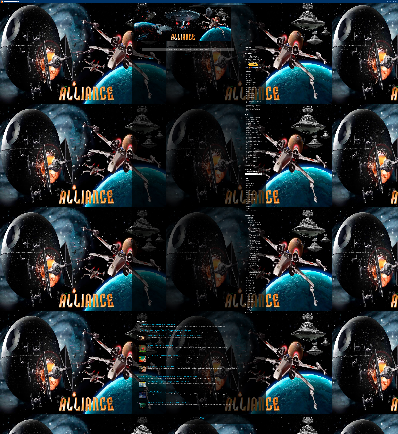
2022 (248, 304)
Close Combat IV (251, 149)
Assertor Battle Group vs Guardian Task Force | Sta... (254, 272)
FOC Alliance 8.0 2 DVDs (253, 135)
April (250, 285)
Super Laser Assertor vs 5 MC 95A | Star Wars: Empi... (254, 236)
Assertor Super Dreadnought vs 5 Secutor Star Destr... (255, 241)
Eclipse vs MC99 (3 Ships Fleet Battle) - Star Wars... (254, 224)
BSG (247, 181)
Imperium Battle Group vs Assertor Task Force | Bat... (254, 253)
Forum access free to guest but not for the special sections (158, 324)
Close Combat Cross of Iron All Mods (253, 138)
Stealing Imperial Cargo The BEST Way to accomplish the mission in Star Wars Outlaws (174, 335)
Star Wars (249, 208)
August (250, 220)
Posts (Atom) (149, 58)
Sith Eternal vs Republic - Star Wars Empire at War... (255, 247)
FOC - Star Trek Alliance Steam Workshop (253, 128)
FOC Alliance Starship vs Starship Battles (253, 106)
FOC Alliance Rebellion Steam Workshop (253, 118)
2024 (248, 299)
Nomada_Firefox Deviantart (251, 79)
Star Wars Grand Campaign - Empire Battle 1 (161, 345)
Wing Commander (251, 211)
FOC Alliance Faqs (252, 87)
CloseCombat (250, 183)
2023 (248, 302)
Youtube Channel (251, 82)
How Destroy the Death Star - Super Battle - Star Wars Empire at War (168, 402)
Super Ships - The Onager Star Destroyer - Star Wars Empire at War (168, 382)
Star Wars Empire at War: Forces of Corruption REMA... (254, 230)
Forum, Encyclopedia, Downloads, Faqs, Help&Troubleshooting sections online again (165, 330)
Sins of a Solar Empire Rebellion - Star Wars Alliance (253, 123)
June (250, 280)
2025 (248, 296)
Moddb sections (251, 85)
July (249, 277)
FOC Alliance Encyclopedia (250, 98)
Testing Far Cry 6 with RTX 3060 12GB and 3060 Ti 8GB (164, 356)
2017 (248, 312)
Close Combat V (251, 155)
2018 (248, 310)
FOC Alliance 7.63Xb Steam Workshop (252, 131)
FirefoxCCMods (251, 195)
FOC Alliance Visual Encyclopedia (252, 94)
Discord (248, 74)
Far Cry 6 (249, 190)
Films (248, 192)
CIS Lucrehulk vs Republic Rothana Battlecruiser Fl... (254, 259)
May (249, 283)
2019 (248, 307)
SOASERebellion (251, 204)
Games (248, 197)
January (251, 293)
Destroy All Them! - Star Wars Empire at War (161, 366)
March (250, 288)
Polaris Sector (250, 165)
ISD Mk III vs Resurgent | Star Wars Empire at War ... (255, 266)
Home (187, 54)
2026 (248, 218)
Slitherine (249, 201)
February (251, 291)
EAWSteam (249, 185)
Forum (248, 76)
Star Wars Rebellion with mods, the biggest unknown (163, 392)
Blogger (202, 418)
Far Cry (248, 188)
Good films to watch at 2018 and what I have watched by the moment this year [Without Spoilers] (168, 376)
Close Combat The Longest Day (251, 162)
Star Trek (249, 206)
